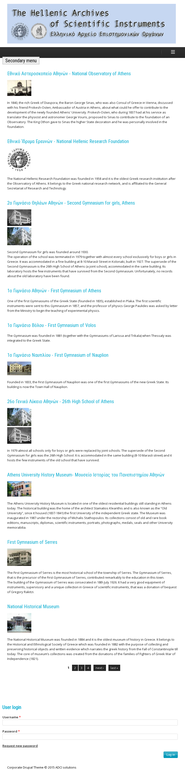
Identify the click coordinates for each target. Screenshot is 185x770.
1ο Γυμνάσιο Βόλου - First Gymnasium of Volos (51, 325)
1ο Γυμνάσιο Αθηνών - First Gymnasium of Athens (54, 290)
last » (114, 668)
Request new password (20, 746)
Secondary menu (21, 60)
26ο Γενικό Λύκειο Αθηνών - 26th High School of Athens (60, 401)
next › (100, 668)
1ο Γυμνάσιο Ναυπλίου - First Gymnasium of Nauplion (57, 355)
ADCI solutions (65, 767)
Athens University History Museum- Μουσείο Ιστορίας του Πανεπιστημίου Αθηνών (86, 474)
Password (11, 731)
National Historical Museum (33, 606)
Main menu (173, 52)
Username (11, 717)
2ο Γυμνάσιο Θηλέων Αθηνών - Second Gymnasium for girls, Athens (71, 202)
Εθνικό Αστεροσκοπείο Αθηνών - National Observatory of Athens (69, 73)
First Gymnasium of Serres (32, 542)
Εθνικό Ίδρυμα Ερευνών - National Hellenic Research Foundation (68, 141)
